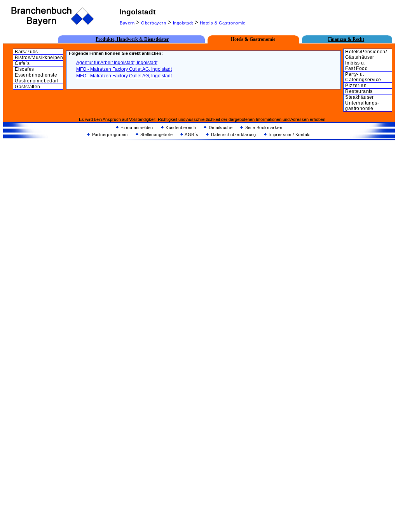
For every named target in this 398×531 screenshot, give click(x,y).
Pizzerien (356, 85)
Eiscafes (24, 69)
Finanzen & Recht (346, 39)
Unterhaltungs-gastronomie (362, 105)
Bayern (127, 23)
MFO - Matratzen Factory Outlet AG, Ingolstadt (124, 69)
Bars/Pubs (26, 51)
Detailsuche (219, 127)
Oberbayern (153, 23)
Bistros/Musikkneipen (39, 57)
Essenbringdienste (36, 75)
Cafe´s (22, 63)
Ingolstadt (183, 23)
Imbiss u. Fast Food (356, 65)
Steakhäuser (359, 97)
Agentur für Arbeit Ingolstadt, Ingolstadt (116, 62)
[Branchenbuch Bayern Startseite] (53, 24)
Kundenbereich (180, 127)
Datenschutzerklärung (232, 134)
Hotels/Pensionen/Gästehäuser (366, 54)
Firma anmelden (136, 127)
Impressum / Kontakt (289, 134)
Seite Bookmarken (263, 127)
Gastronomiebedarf (36, 81)
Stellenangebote (156, 134)
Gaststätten (27, 86)
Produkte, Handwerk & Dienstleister (132, 39)
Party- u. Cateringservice (363, 77)
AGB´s (191, 134)
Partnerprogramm (109, 134)
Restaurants (358, 91)
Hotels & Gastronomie (223, 23)
